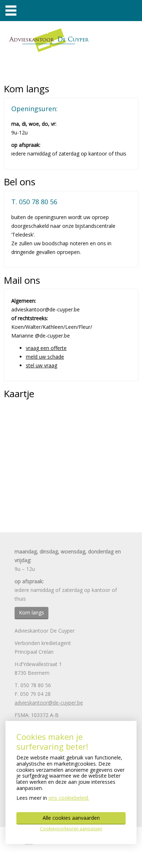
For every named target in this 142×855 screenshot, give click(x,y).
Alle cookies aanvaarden (71, 817)
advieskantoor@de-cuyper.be (49, 702)
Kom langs (31, 612)
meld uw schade (45, 356)
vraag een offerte (46, 347)
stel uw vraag (41, 365)
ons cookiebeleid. (68, 797)
